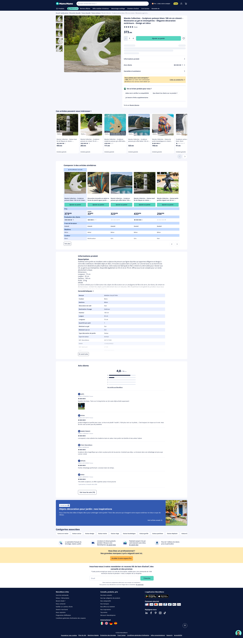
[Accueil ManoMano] (64, 4)
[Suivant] (185, 156)
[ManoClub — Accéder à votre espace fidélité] (176, 4)
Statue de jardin (86, 13)
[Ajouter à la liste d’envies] (184, 38)
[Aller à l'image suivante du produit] (117, 44)
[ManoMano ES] (115, 623)
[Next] (177, 244)
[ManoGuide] (238, 633)
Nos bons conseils (106, 595)
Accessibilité (178, 635)
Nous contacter (61, 604)
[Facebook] (151, 612)
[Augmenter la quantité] (133, 38)
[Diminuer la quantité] (126, 38)
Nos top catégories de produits (110, 598)
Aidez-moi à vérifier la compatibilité (137, 93)
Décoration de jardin (75, 13)
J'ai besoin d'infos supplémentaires (136, 97)
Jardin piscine (64, 13)
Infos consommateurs (158, 635)
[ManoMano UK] (106, 623)
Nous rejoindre (61, 612)
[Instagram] (160, 612)
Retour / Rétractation (62, 598)
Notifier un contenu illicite (64, 607)
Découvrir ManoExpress (108, 615)
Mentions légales (93, 635)
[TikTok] (164, 612)
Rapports (170, 635)
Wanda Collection (134, 105)
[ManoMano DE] (111, 623)
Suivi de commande (62, 595)
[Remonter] (185, 625)
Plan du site (82, 635)
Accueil (58, 13)
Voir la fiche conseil (154, 520)
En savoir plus (140, 584)
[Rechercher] (78, 3)
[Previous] (171, 244)
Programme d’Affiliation (63, 615)
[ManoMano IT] (101, 623)
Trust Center (121, 635)
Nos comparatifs (105, 601)
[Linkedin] (146, 612)
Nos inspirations (105, 609)
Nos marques (104, 604)
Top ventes (103, 612)
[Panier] (186, 4)
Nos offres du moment (107, 607)
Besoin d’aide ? (60, 601)
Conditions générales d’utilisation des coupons (71, 618)
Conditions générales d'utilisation (138, 635)
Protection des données (108, 635)
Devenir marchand (62, 609)
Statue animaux (96, 13)
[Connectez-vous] (181, 4)
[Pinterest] (155, 612)
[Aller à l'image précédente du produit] (68, 44)
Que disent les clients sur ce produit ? (165, 93)
